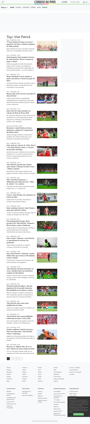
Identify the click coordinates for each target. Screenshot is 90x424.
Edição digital (75, 2)
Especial (56, 381)
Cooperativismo (73, 370)
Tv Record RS (72, 396)
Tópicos (3, 7)
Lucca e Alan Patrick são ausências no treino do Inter (21, 196)
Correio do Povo (73, 391)
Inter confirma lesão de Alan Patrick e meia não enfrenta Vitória (21, 209)
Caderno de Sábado (59, 379)
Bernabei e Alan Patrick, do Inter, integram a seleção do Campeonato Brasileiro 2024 (20, 130)
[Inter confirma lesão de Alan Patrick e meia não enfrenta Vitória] (47, 211)
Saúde (39, 376)
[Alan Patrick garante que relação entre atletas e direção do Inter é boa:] (47, 169)
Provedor (56, 404)
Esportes (40, 381)
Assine (65, 2)
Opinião (9, 376)
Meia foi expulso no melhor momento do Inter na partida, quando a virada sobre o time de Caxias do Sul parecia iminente (20, 295)
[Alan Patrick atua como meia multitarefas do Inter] (47, 306)
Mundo (40, 367)
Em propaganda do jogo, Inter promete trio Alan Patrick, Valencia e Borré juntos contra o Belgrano (21, 223)
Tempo (40, 372)
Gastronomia (57, 376)
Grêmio (56, 367)
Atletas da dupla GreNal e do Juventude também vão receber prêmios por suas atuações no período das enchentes (19, 137)
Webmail (56, 406)
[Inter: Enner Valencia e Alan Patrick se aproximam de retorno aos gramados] (47, 242)
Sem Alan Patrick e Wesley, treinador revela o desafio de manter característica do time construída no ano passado (21, 85)
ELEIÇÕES (18, 7)
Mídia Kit (40, 396)
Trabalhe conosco (11, 404)
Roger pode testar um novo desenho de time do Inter (21, 94)
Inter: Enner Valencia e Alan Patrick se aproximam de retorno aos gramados (20, 240)
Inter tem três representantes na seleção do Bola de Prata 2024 (19, 111)
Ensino (40, 374)
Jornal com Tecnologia (75, 372)
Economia (25, 376)
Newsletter (9, 372)
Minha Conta (57, 409)
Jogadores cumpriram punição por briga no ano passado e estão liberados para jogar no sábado (21, 338)
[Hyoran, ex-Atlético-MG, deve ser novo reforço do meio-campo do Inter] (47, 350)
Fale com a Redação (27, 395)
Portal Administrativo (59, 402)
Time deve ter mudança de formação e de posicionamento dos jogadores (20, 261)
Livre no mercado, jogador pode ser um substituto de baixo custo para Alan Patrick (20, 352)
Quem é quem (10, 401)
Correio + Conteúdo (74, 367)
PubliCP (9, 374)
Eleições (9, 370)
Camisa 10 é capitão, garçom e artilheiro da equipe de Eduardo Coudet (20, 309)
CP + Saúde (57, 400)
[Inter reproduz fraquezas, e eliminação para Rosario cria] (47, 184)
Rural (39, 370)
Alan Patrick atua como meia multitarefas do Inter (18, 304)
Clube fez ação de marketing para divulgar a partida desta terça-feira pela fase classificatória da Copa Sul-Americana (21, 230)
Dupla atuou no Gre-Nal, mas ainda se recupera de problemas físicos (19, 201)
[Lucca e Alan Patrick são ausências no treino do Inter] (47, 198)
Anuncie (40, 391)
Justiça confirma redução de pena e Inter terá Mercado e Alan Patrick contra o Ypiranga (20, 331)
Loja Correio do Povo (59, 393)
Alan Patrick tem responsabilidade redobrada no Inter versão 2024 (20, 317)
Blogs (8, 381)
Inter (55, 370)
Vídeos (24, 370)
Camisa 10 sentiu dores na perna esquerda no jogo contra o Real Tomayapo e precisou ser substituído (20, 278)
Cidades (24, 379)
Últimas (9, 367)
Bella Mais (56, 374)
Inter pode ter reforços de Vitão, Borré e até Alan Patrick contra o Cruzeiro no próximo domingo (21, 147)
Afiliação (9, 391)
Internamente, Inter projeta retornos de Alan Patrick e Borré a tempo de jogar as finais (20, 59)
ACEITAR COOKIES (78, 414)
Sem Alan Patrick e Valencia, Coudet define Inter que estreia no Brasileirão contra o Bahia (21, 255)
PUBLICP (44, 7)
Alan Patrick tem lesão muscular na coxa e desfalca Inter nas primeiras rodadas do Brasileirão (20, 270)
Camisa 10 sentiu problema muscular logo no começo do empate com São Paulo (21, 214)
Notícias (24, 372)
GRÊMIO (33, 7)
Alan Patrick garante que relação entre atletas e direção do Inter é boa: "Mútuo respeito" (21, 166)
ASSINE (12, 7)
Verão (39, 379)
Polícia (24, 381)
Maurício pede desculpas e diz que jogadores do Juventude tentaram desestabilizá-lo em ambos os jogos (20, 288)
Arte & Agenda (57, 372)
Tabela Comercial (42, 398)
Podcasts (24, 367)
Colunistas (9, 379)
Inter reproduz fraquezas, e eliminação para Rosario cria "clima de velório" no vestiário (20, 181)
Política (24, 374)
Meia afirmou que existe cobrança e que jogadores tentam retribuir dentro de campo (21, 172)
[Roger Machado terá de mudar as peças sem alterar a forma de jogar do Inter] (47, 82)
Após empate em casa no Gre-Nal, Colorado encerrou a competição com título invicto (21, 50)
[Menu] (3, 2)
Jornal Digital (57, 391)
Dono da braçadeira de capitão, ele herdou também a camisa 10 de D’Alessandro (20, 322)
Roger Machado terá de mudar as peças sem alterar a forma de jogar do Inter (21, 78)
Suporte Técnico (58, 411)
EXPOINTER (26, 7)
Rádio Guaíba (72, 393)
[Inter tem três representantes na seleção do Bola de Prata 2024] (47, 116)
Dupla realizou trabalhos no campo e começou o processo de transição (18, 246)
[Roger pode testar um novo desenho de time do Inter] (47, 99)
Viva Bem (71, 374)
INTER (39, 7)
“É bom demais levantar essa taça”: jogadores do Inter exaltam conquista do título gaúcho (21, 44)
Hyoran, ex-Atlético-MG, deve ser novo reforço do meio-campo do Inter (21, 347)
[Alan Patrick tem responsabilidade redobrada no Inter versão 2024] (47, 319)
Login (86, 2)
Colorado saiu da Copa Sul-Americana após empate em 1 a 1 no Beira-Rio (20, 187)
